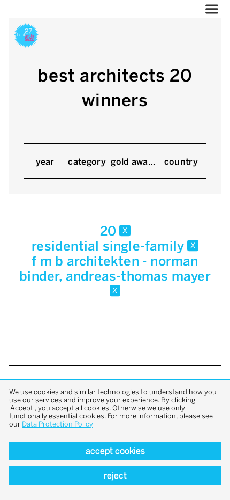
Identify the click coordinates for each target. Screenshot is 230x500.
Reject (115, 475)
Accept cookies (115, 451)
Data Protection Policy (57, 424)
